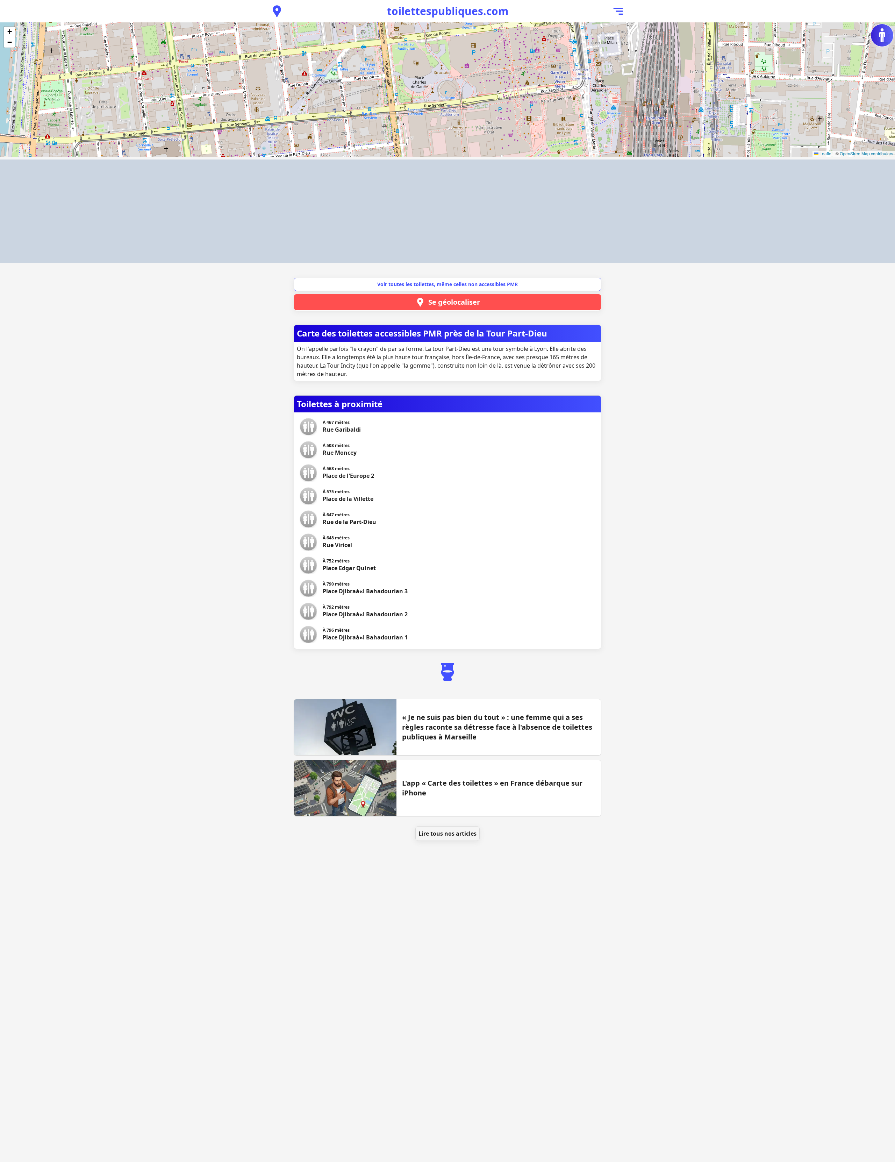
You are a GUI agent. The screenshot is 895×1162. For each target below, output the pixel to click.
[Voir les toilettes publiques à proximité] (277, 11)
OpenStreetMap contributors (866, 153)
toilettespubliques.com (447, 11)
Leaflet (825, 153)
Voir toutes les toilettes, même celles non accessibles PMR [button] (447, 284)
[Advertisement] (447, 211)
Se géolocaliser (454, 302)
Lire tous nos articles (447, 833)
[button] (9, 32)
